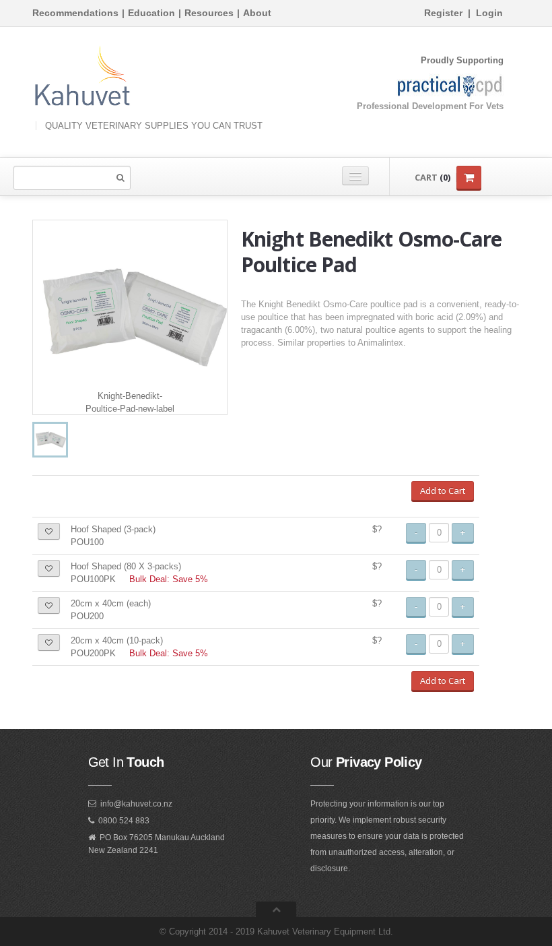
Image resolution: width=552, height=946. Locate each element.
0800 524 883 (123, 820)
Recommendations (75, 12)
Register (443, 12)
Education (151, 12)
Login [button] (489, 12)
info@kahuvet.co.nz (136, 804)
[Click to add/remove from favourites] (49, 531)
